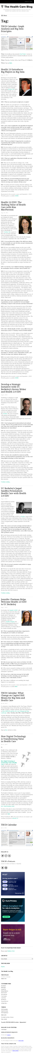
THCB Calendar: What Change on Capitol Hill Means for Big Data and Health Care (13, 696)
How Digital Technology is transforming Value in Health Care (9, 762)
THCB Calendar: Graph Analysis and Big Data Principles (12, 29)
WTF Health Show (4, 1012)
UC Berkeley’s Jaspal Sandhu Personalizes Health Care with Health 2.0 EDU (13, 492)
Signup (3, 966)
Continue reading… (6, 482)
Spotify (5, 1019)
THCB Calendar (9, 824)
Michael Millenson (4, 991)
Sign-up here (23, 1022)
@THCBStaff (3, 1029)
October (5, 413)
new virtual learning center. (8, 806)
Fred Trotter (23, 54)
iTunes (2, 1019)
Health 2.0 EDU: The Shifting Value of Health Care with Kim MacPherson (13, 206)
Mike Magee (3, 987)
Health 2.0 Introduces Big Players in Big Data (12, 70)
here (11, 63)
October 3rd (11, 89)
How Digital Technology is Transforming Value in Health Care (13, 739)
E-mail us (9, 1034)
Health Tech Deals (4, 1011)
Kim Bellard (3, 985)
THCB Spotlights (4, 1009)
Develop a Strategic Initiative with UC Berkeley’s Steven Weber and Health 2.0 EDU (13, 388)
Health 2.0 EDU (14, 610)
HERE (17, 196)
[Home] (16, 6)
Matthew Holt (11, 951)
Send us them (20, 1040)
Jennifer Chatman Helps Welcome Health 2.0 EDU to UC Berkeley (14, 602)
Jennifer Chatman (10, 621)
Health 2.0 (15, 818)
